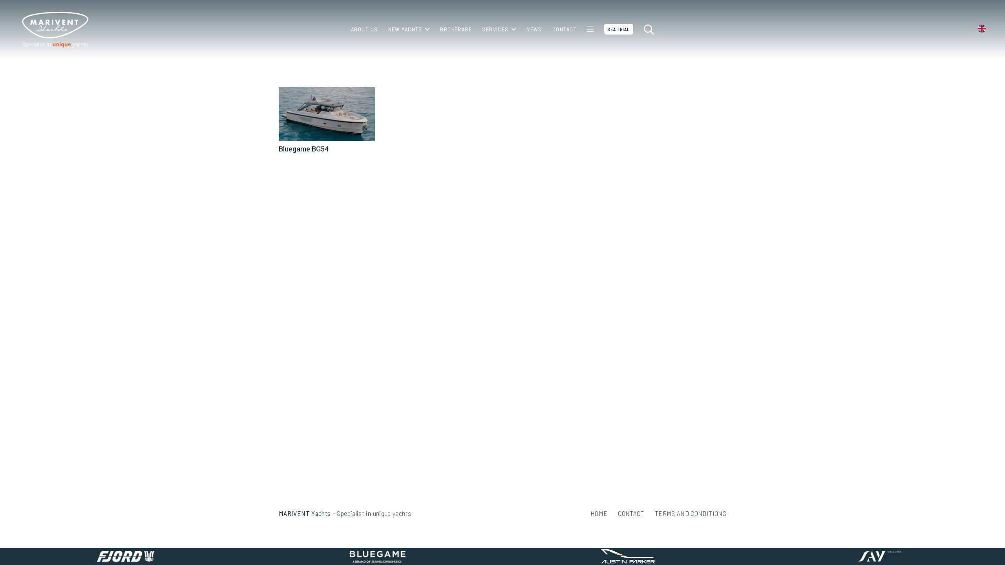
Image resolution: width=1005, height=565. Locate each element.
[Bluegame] (376, 556)
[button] (426, 29)
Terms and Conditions (690, 513)
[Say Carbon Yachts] (879, 556)
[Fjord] (125, 556)
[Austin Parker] (628, 556)
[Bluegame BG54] (327, 114)
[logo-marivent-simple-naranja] (55, 29)
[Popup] (590, 29)
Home (598, 513)
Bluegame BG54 (304, 149)
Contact (631, 513)
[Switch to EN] (983, 29)
